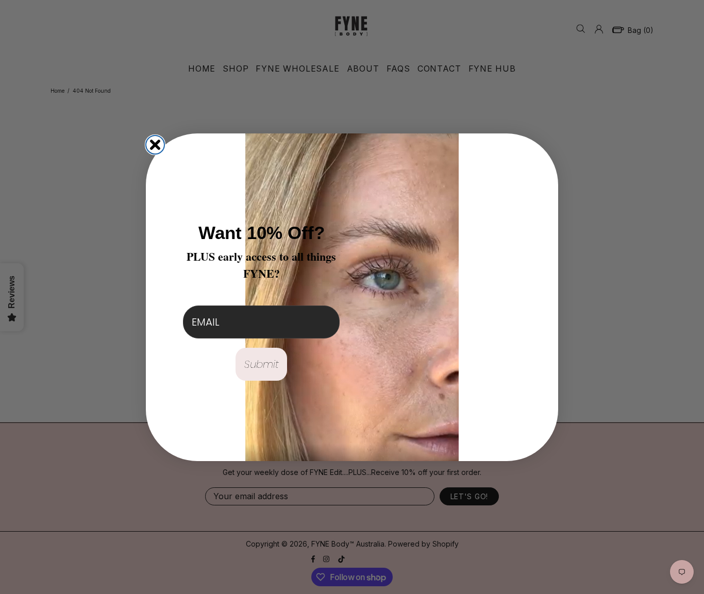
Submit (261, 364)
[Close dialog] (155, 144)
